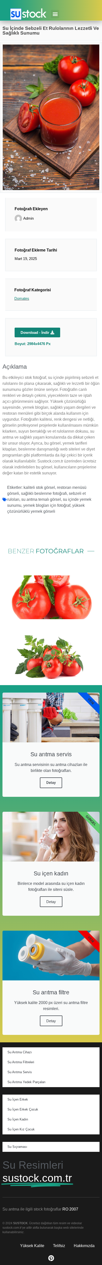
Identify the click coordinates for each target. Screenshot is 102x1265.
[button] (55, 14)
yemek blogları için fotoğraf (46, 505)
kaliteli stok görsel (39, 487)
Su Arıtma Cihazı (19, 1052)
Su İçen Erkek (17, 1099)
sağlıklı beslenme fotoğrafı (44, 493)
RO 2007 (70, 1209)
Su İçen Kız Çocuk (21, 1129)
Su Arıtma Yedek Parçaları (26, 1082)
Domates (21, 298)
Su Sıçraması (17, 1147)
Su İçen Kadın (17, 1119)
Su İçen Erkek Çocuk (22, 1109)
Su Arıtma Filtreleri (20, 1062)
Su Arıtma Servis (19, 1072)
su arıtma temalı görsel (41, 499)
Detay (51, 782)
